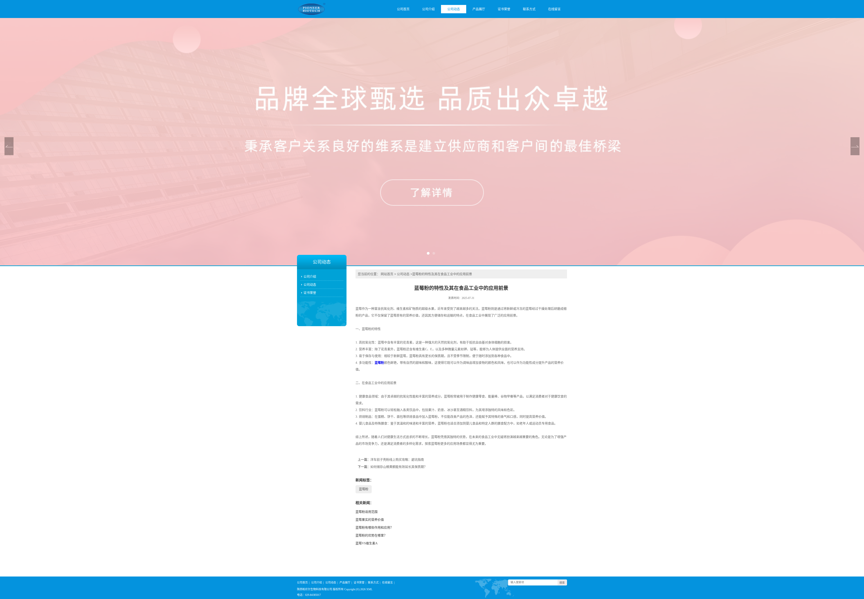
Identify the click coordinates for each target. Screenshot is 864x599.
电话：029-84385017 (309, 595)
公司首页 (403, 9)
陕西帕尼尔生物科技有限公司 (314, 589)
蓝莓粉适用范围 (367, 512)
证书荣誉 (504, 9)
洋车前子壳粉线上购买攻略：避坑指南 (397, 459)
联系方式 (529, 9)
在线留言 (554, 9)
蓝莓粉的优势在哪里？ (371, 535)
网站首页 (387, 274)
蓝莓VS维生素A (367, 543)
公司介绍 (428, 9)
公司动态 (453, 9)
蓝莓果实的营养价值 (370, 519)
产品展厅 (478, 9)
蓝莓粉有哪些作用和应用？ (374, 527)
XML (369, 589)
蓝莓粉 (379, 362)
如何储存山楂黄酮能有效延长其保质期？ (398, 467)
